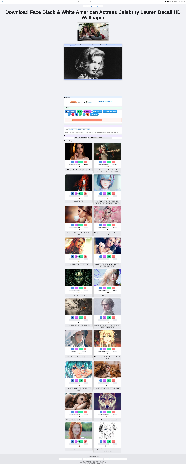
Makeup (98, 132)
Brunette (77, 169)
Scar (98, 325)
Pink (115, 232)
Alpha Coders (4, 1)
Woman (85, 169)
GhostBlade (87, 356)
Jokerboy (110, 261)
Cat (114, 388)
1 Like (80, 111)
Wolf (115, 419)
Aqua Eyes (99, 356)
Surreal (72, 325)
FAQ (65, 458)
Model (88, 169)
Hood (77, 356)
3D (88, 325)
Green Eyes (107, 325)
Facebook (86, 132)
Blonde (108, 232)
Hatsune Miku (84, 388)
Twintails (113, 169)
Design (73, 132)
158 (109, 193)
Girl (117, 449)
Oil (92, 132)
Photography (81, 132)
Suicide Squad (116, 171)
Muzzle (102, 419)
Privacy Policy (70, 458)
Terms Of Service (78, 458)
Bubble (108, 449)
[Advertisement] (93, 87)
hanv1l (110, 166)
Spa (115, 132)
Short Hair (100, 201)
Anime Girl (104, 451)
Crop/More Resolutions (110, 111)
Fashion (105, 132)
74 (109, 411)
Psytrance (82, 261)
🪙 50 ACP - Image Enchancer (94, 120)
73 (81, 380)
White (111, 449)
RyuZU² (110, 198)
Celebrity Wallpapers (98, 6)
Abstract (85, 325)
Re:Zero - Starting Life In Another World (112, 203)
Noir (117, 132)
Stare (106, 419)
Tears (109, 201)
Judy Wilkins (79, 234)
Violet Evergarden (109, 358)
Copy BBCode (94, 114)
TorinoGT (90, 102)
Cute (101, 388)
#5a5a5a (100, 137)
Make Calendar (97, 111)
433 (109, 162)
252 (81, 411)
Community (175, 1)
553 (81, 162)
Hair (80, 264)
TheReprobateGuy (110, 446)
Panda (89, 132)
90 (81, 317)
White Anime (109, 451)
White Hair (97, 171)
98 (109, 317)
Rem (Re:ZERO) (98, 203)
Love (104, 388)
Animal (111, 388)
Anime (103, 203)
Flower (99, 264)
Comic (83, 356)
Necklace (75, 232)
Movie (70, 132)
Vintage (112, 132)
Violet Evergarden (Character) (114, 356)
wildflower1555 (110, 385)
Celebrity (88, 129)
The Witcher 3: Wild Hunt (110, 327)
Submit (169, 1)
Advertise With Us (99, 458)
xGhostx (82, 166)
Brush (94, 132)
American (80, 129)
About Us (61, 458)
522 (81, 225)
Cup (79, 232)
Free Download (71, 111)
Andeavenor (82, 292)
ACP (68, 120)
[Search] (90, 2)
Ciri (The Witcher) (117, 325)
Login (179, 1)
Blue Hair (105, 201)
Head (76, 325)
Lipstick (111, 232)
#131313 (92, 137)
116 (109, 380)
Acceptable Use (86, 458)
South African (116, 264)
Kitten (108, 388)
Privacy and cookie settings (121, 458)
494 (81, 256)
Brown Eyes (73, 169)
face (69, 129)
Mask (76, 132)
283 (81, 441)
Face (81, 169)
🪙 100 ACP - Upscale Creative (79, 120)
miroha (82, 198)
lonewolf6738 (82, 322)
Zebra (101, 132)
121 (81, 193)
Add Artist (73, 102)
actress (84, 129)
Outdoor (104, 232)
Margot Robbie (108, 169)
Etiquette (92, 458)
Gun (79, 325)
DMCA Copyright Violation (109, 458)
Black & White (74, 129)
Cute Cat (117, 388)
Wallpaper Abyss (89, 6)
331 (109, 225)
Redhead (73, 264)
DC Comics (102, 171)
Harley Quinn (107, 171)
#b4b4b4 (94, 137)
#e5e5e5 (97, 137)
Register (183, 1)
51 (109, 441)
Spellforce (79, 295)
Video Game (84, 295)
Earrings (71, 232)
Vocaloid (78, 390)
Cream (108, 132)
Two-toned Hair (101, 169)
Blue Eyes (113, 201)
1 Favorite (88, 111)
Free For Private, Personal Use (105, 101)
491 (109, 256)
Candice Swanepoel (110, 266)
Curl (70, 419)
